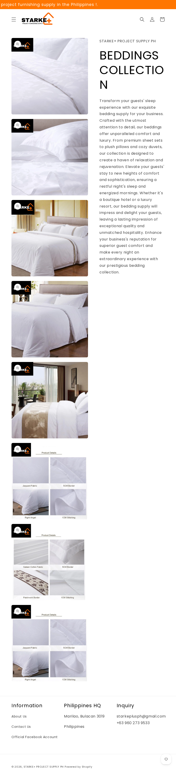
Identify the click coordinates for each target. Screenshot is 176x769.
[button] (14, 19)
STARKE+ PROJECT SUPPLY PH (44, 767)
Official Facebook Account (34, 737)
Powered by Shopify (78, 767)
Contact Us (21, 726)
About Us (19, 716)
